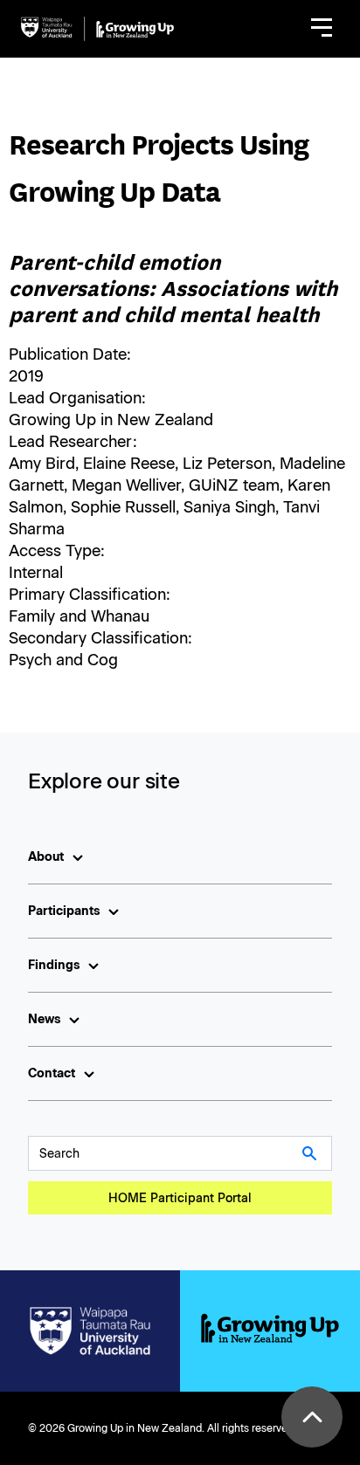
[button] (321, 28)
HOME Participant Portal (180, 1198)
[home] (97, 29)
